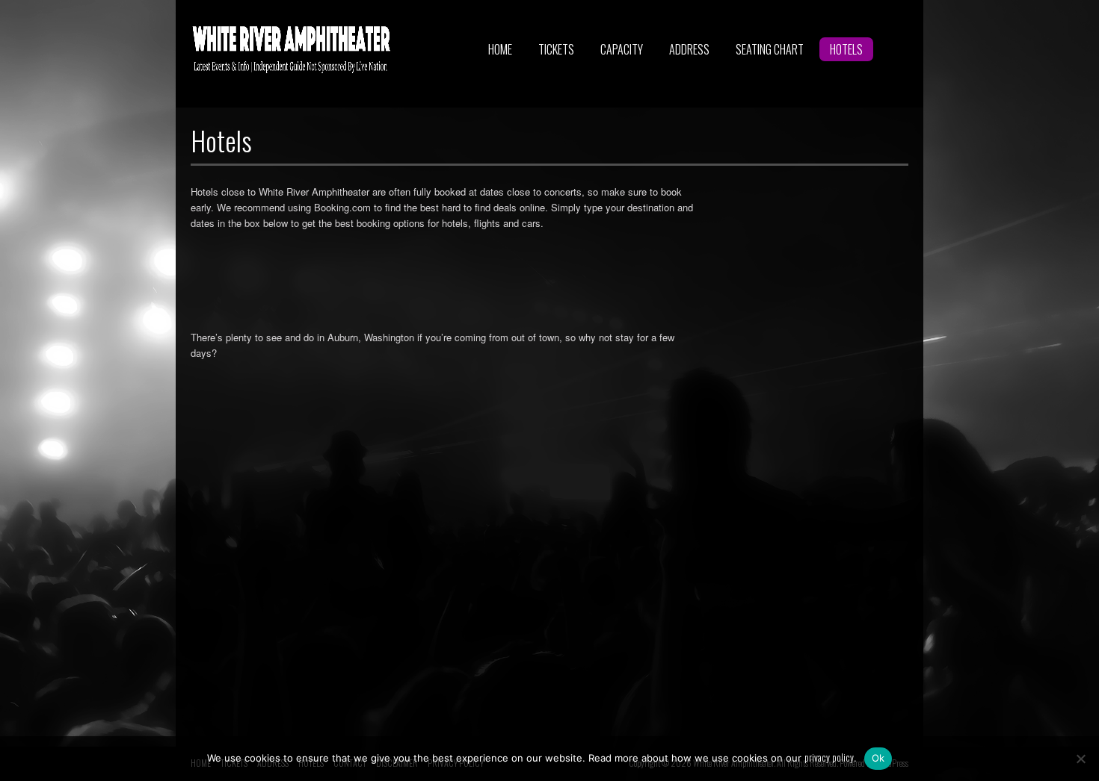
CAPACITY (621, 49)
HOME (500, 49)
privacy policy (829, 757)
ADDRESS (689, 49)
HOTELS (846, 49)
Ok (878, 758)
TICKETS (556, 49)
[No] (1080, 758)
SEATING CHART (770, 49)
